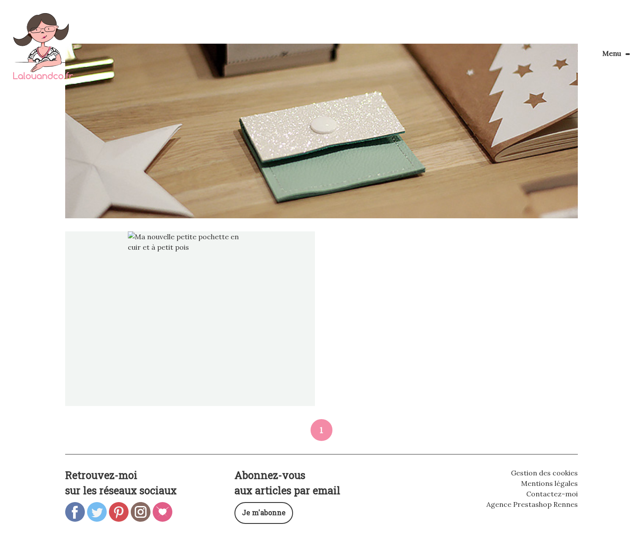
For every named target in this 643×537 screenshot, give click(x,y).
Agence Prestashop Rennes (532, 504)
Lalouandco (43, 51)
